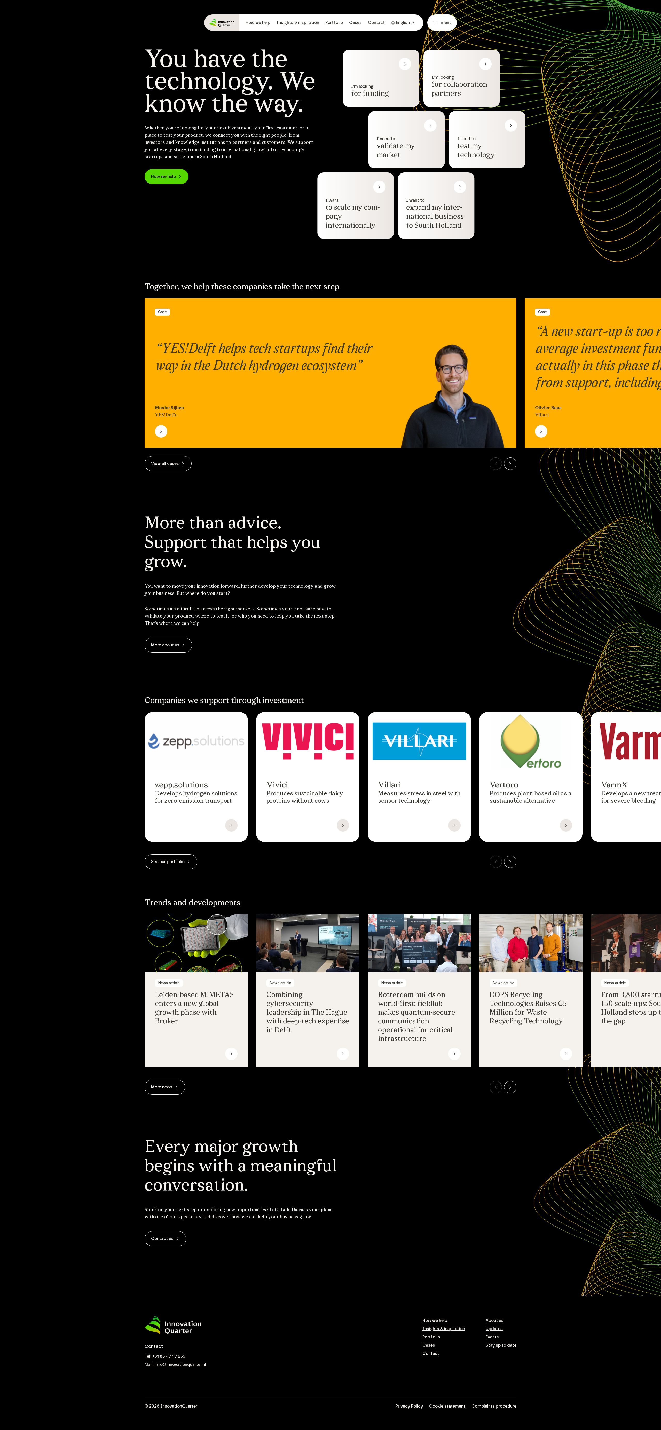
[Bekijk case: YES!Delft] (161, 431)
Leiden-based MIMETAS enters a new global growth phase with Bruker (194, 1008)
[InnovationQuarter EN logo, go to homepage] (173, 1325)
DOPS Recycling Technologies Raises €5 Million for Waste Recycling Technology (528, 1008)
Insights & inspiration (298, 23)
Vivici (277, 785)
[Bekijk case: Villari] (541, 431)
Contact (376, 23)
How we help (258, 23)
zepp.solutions (181, 785)
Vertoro (504, 785)
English (403, 23)
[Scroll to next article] (510, 463)
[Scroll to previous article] (496, 463)
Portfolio (334, 23)
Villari (389, 785)
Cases (355, 23)
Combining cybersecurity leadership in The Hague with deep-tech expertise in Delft (307, 1013)
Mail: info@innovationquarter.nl (175, 1365)
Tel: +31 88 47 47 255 (165, 1356)
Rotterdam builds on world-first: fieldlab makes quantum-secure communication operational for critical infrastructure (416, 1017)
